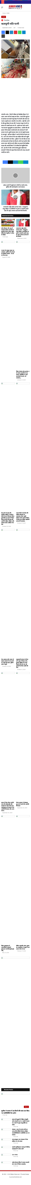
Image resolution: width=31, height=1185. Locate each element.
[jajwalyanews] (15, 7)
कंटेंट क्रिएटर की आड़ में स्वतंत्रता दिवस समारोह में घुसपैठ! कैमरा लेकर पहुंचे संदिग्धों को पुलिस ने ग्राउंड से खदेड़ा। (7, 231)
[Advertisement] (15, 95)
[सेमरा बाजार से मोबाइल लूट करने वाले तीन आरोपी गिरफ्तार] (23, 736)
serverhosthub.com (16, 1177)
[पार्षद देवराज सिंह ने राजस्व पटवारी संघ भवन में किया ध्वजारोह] (6, 1164)
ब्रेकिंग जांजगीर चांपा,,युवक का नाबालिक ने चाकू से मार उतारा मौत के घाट (23, 947)
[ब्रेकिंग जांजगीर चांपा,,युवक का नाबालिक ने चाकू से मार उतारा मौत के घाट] (23, 879)
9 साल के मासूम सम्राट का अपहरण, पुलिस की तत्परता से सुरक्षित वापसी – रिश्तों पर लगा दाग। (8, 252)
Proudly (23, 1174)
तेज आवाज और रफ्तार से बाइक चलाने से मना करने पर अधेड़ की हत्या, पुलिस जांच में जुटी (7, 661)
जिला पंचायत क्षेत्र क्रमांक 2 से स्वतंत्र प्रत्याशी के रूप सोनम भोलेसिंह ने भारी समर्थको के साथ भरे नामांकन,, (22, 374)
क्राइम (8, 13)
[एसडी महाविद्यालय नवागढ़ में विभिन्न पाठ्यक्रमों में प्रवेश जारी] (6, 1149)
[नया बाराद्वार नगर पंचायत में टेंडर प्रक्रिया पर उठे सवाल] (6, 1142)
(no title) (15, 1154)
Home (4, 13)
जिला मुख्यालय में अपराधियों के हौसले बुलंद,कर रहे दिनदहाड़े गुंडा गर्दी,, (7, 948)
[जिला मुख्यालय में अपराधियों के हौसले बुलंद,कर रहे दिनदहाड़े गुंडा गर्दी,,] (8, 879)
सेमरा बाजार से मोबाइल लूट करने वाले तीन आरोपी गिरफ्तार (22, 804)
